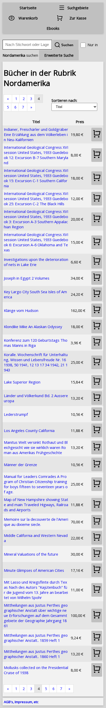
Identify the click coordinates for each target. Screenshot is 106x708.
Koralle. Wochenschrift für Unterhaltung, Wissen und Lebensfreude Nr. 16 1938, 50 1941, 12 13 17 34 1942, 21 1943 (36, 362)
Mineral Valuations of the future (31, 554)
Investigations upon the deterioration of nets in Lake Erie (36, 262)
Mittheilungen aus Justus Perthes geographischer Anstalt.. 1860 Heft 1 (36, 654)
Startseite (28, 7)
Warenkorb (28, 18)
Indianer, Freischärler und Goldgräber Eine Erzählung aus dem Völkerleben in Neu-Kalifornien (36, 134)
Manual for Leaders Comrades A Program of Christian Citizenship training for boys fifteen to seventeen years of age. (36, 484)
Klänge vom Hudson (21, 310)
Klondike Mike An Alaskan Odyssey (33, 326)
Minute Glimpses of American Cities (34, 570)
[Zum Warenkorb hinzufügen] (96, 134)
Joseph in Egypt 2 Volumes (26, 278)
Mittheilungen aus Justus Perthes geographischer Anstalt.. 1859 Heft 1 (36, 638)
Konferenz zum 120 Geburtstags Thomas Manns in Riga (35, 343)
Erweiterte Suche (59, 55)
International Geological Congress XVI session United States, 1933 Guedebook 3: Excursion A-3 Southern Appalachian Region (36, 219)
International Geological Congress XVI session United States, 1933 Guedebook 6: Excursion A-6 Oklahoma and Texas (36, 242)
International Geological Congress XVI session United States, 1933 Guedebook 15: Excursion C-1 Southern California (36, 178)
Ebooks (53, 28)
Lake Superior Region (22, 382)
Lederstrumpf (16, 414)
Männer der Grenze (20, 464)
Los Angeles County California (29, 430)
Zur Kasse (77, 18)
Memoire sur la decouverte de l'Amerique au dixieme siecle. (36, 522)
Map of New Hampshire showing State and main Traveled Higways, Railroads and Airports (36, 504)
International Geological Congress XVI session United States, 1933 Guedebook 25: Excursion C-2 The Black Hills (36, 198)
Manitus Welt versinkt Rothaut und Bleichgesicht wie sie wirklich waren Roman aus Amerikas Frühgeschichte (36, 447)
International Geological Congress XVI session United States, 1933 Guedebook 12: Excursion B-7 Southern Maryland (36, 155)
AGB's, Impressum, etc (21, 702)
